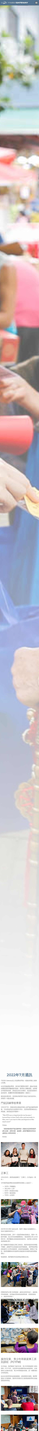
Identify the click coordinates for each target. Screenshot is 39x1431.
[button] (36, 2)
